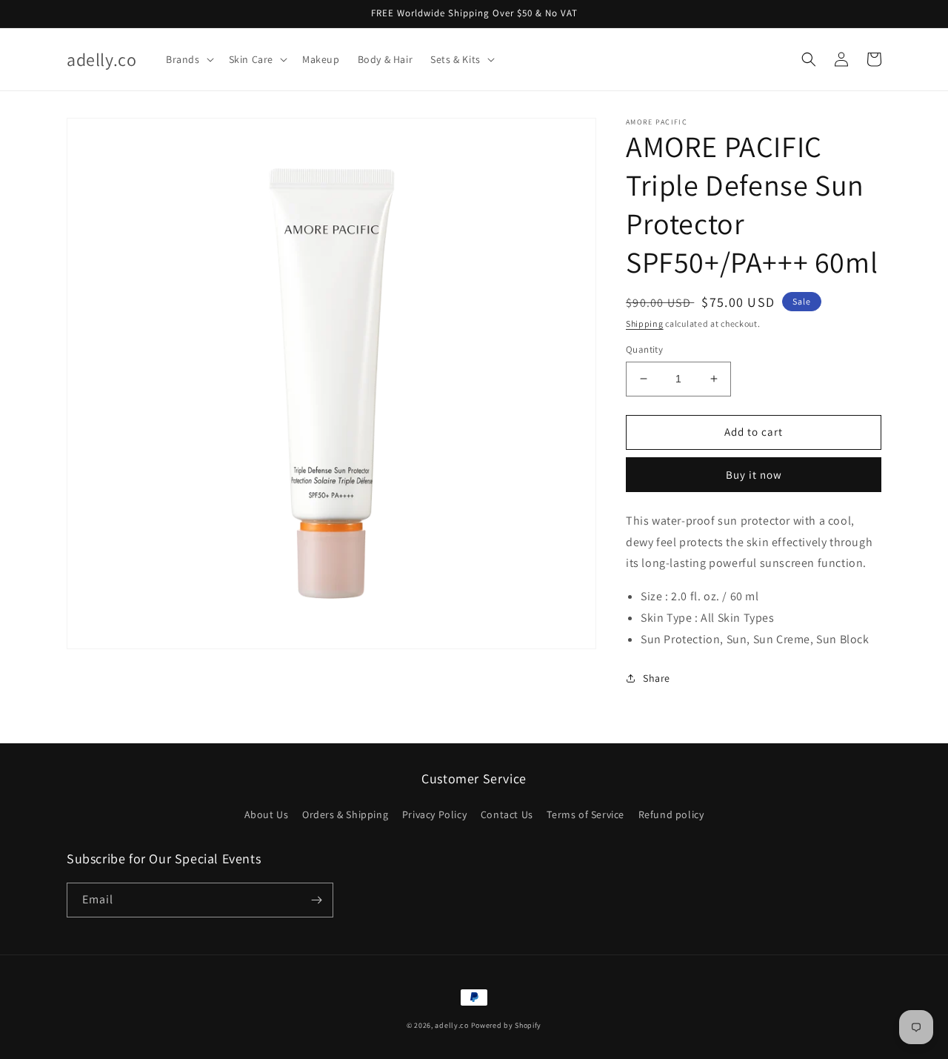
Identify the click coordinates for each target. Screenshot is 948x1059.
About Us (266, 814)
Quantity (644, 349)
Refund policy (671, 814)
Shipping (645, 323)
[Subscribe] (316, 900)
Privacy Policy (434, 814)
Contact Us (507, 814)
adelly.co (451, 1025)
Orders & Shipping (345, 814)
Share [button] (656, 678)
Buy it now (754, 475)
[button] (188, 59)
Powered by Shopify (506, 1025)
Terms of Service (585, 814)
